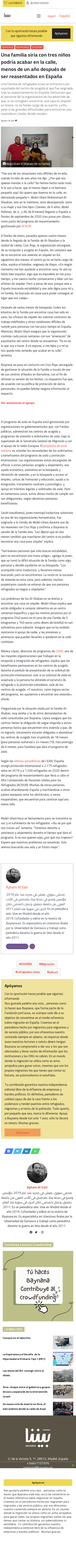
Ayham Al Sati (7, 121)
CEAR (59, 651)
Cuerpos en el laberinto (16, 1337)
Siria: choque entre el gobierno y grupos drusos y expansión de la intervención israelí (26, 1392)
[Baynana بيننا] (7, 15)
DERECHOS (7, 47)
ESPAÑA (26, 964)
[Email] (32, 946)
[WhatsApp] (34, 1151)
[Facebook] (7, 1151)
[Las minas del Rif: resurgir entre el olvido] (63, 1375)
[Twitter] (16, 1151)
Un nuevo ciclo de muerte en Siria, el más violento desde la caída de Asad (24, 1406)
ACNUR (26, 226)
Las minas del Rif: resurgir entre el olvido (23, 1373)
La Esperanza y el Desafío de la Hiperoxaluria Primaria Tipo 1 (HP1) (24, 1356)
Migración (47, 964)
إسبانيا (53, 972)
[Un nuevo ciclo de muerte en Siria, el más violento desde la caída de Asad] (63, 1408)
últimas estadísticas (27, 761)
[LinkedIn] (25, 1151)
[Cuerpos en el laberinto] (63, 1342)
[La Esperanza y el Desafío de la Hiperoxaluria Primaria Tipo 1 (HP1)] (63, 1359)
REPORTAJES (22, 47)
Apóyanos (23, 1132)
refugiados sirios (28, 972)
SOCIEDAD (37, 47)
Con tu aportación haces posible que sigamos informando (37, 33)
